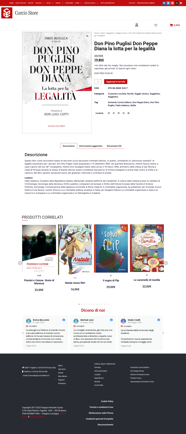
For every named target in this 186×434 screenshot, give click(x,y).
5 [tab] (89, 304)
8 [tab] (97, 304)
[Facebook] (164, 3)
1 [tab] (79, 304)
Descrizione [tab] (69, 146)
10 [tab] (102, 304)
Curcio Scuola (89, 3)
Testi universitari (107, 3)
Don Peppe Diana (140, 102)
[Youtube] (181, 3)
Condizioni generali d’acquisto (99, 419)
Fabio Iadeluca (122, 105)
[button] (136, 25)
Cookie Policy (107, 401)
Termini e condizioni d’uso (101, 407)
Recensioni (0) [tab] (114, 146)
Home (11, 3)
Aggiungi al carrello (115, 81)
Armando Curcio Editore (119, 102)
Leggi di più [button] (31, 346)
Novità (31, 3)
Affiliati (132, 3)
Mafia (133, 105)
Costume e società (117, 93)
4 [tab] (86, 304)
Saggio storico (121, 33)
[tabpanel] (39, 261)
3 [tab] (84, 304)
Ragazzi (39, 3)
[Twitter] (168, 3)
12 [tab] (107, 304)
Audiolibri (69, 3)
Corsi (77, 3)
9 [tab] (99, 304)
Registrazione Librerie (146, 3)
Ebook (58, 3)
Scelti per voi (21, 3)
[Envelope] (172, 3)
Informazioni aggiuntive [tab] (90, 146)
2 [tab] (81, 304)
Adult (48, 3)
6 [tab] (91, 304)
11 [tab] (104, 304)
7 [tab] (94, 304)
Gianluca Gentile (37, 416)
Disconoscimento (105, 424)
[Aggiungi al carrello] (53, 228)
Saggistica (110, 33)
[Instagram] (176, 3)
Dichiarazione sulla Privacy (101, 413)
